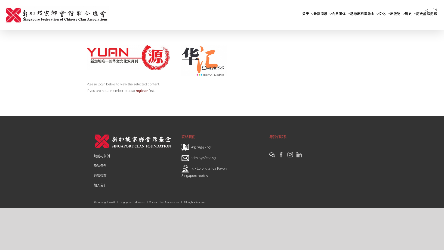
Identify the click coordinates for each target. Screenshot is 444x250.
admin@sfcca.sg (203, 158)
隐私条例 (100, 166)
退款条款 (100, 175)
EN (434, 10)
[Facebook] (281, 154)
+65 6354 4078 (201, 147)
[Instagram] (290, 154)
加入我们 (100, 185)
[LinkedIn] (299, 154)
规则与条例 (102, 156)
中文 (425, 10)
